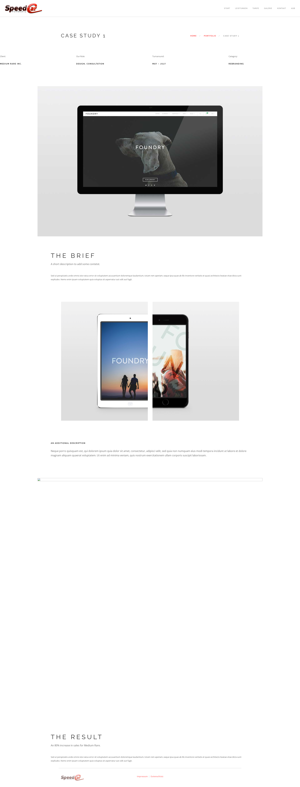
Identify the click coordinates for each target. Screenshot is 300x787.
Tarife (255, 8)
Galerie (268, 8)
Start (227, 8)
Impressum (142, 776)
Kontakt (281, 8)
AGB (293, 8)
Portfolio (210, 36)
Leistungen (241, 8)
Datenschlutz (157, 776)
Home (193, 36)
